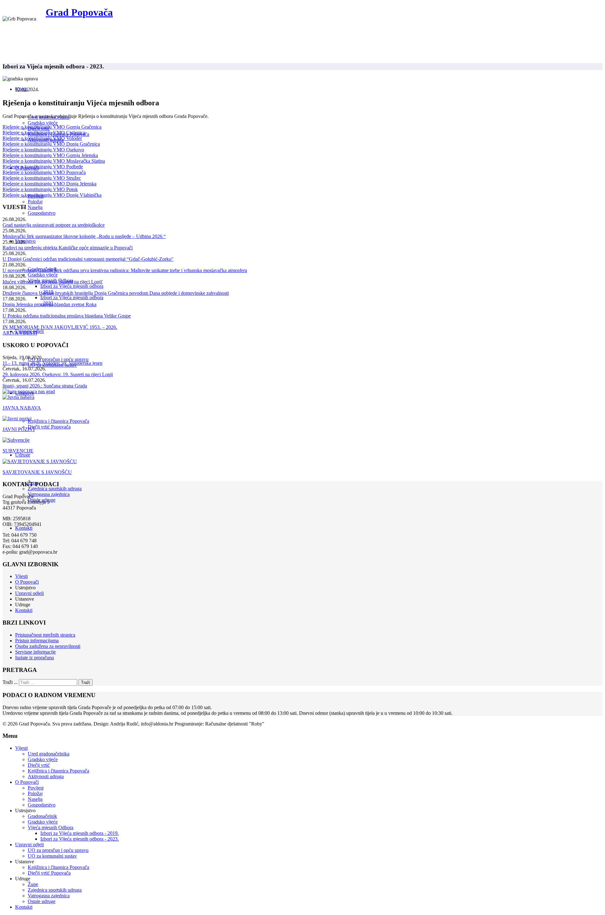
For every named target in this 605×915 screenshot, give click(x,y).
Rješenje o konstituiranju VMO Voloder (42, 138)
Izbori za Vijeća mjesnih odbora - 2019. (79, 833)
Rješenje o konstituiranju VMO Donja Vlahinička (52, 195)
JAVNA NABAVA (22, 408)
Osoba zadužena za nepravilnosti (47, 646)
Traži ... (10, 682)
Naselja (35, 207)
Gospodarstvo (41, 213)
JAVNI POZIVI (19, 429)
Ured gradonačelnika (48, 753)
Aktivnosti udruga (46, 776)
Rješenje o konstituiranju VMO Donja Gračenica (51, 144)
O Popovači (27, 582)
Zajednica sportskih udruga (55, 488)
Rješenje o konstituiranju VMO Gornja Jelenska (50, 155)
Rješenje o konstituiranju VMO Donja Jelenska (49, 183)
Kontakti (23, 528)
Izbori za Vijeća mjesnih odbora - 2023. (79, 839)
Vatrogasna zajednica (49, 494)
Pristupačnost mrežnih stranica (45, 635)
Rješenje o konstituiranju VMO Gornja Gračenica (52, 127)
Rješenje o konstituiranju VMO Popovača (44, 172)
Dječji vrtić (39, 765)
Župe (33, 884)
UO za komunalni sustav (52, 856)
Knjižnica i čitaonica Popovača (58, 421)
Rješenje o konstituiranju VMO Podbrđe (43, 166)
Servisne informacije (35, 652)
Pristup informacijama (37, 640)
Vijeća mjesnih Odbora (50, 827)
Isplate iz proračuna (34, 657)
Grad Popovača (79, 12)
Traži (85, 682)
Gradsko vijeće (43, 122)
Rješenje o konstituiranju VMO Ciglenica (44, 132)
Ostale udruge (41, 901)
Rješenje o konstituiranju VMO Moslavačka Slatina (54, 161)
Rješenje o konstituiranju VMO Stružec (42, 178)
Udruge (22, 455)
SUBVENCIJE (18, 450)
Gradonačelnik (42, 816)
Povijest (35, 787)
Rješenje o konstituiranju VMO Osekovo (43, 149)
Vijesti (21, 576)
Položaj (35, 201)
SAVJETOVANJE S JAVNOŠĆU (37, 472)
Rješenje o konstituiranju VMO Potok (40, 189)
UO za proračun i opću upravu (58, 359)
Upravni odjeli (29, 593)
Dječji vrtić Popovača (49, 426)
